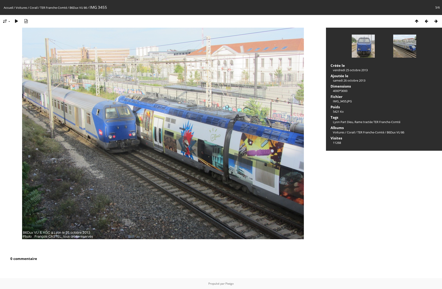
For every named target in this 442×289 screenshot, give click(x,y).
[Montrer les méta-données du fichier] (26, 21)
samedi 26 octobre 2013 (349, 80)
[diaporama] (16, 21)
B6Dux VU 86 (78, 8)
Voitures (21, 8)
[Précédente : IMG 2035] (426, 21)
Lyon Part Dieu (343, 122)
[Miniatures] (417, 21)
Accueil (8, 8)
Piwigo (229, 284)
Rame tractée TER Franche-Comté (377, 122)
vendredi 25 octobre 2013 (350, 70)
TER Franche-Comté (53, 8)
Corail (34, 8)
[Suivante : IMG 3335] (436, 21)
